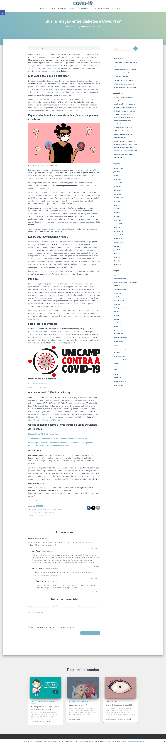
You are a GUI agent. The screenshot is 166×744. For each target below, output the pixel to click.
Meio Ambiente (118, 341)
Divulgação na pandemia (121, 308)
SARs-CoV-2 (32, 516)
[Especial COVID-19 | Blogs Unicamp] (83, 3)
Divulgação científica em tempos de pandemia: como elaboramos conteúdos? (124, 121)
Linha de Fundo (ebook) (102, 8)
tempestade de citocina (44, 516)
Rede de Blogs (116, 8)
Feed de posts (118, 377)
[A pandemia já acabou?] (83, 688)
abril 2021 (117, 216)
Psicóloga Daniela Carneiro (122, 127)
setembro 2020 (118, 242)
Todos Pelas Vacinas (120, 356)
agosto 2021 (117, 201)
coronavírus (46, 509)
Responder (96, 548)
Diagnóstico (117, 304)
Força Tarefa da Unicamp (37, 383)
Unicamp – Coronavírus (37, 388)
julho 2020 (117, 250)
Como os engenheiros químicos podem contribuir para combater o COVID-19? (125, 148)
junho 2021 (117, 209)
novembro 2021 (118, 194)
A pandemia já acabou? (121, 76)
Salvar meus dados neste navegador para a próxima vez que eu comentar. (53, 627)
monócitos (52, 512)
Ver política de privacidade (136, 741)
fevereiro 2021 (118, 224)
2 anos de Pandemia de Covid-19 (124, 80)
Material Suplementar (120, 337)
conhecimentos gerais (120, 289)
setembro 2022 (118, 168)
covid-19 (53, 509)
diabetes (59, 509)
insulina (45, 512)
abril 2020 (117, 261)
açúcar (34, 509)
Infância (116, 326)
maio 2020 (117, 257)
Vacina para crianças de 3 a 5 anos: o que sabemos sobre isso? (45, 708)
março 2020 (117, 264)
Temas (72, 8)
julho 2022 (117, 172)
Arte (115, 275)
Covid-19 (39, 506)
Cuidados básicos (119, 300)
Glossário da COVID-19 (84, 8)
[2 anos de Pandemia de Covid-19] (120, 688)
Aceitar (124, 741)
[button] (2, 12)
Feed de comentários (120, 381)
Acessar (116, 374)
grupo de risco (38, 512)
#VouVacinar (62, 8)
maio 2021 (117, 212)
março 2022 (117, 179)
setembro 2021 (118, 198)
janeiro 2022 (117, 186)
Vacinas (116, 363)
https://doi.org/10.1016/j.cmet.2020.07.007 (44, 420)
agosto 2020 (117, 246)
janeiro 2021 (117, 227)
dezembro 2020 (118, 231)
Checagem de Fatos (120, 278)
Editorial (43, 8)
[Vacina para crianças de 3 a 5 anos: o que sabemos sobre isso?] (45, 688)
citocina (39, 509)
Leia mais (50, 721)
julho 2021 (117, 205)
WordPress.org (118, 385)
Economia (117, 311)
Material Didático (119, 334)
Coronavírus (117, 293)
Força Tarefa (117, 323)
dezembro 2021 (118, 190)
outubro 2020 (118, 238)
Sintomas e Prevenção (120, 349)
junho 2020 (117, 253)
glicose (31, 512)
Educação (117, 319)
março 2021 (117, 220)
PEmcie (116, 345)
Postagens (52, 8)
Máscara (116, 330)
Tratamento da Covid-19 (121, 360)
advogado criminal (119, 154)
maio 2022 (117, 175)
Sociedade (117, 352)
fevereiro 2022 (118, 183)
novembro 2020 (118, 235)
